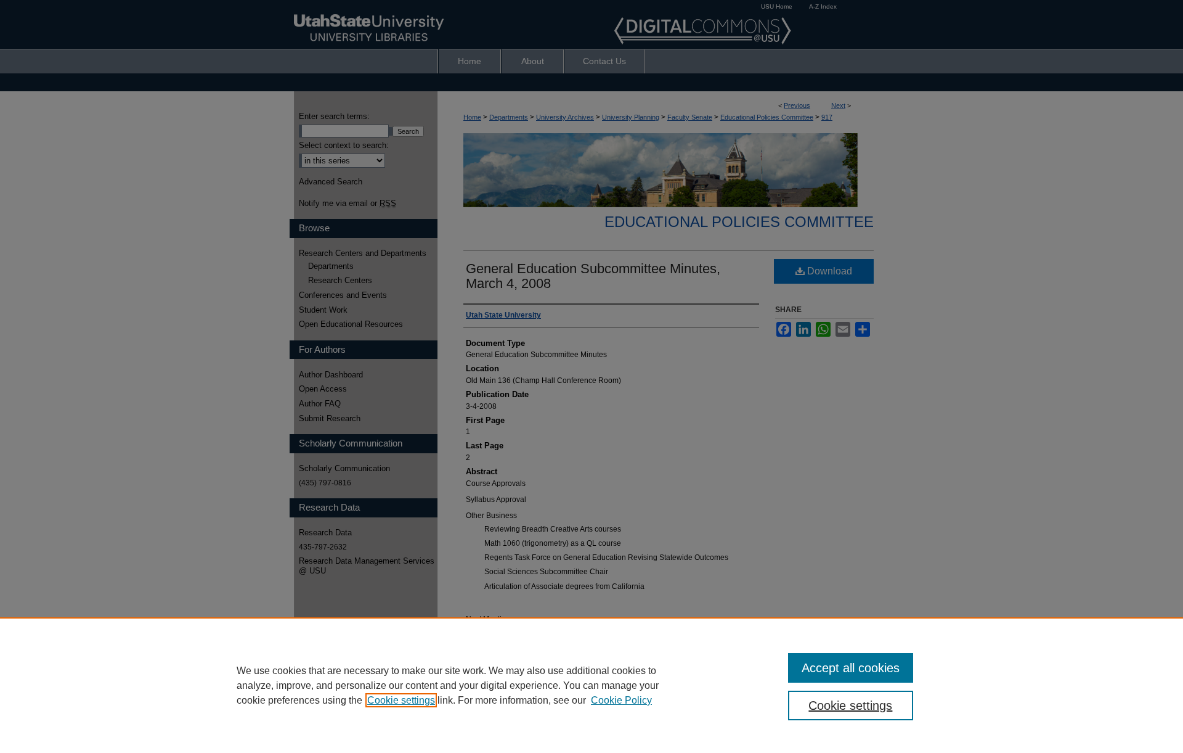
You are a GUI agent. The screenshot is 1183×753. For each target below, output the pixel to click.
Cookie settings (401, 700)
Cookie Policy (621, 700)
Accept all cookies (851, 668)
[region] (591, 685)
